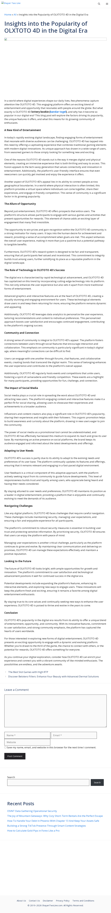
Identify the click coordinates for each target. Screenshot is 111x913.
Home (7, 14)
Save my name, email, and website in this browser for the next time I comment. (51, 747)
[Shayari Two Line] (11, 4)
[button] (99, 4)
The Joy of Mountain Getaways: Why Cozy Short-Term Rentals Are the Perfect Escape (55, 816)
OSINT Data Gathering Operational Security (32, 811)
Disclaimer (48, 900)
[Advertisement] (55, 868)
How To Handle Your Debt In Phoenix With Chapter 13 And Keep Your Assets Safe (53, 820)
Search (11, 777)
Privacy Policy (63, 900)
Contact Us (34, 900)
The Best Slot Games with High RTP (28, 672)
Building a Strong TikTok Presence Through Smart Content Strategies (46, 825)
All (15, 14)
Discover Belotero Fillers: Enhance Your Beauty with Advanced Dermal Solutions (53, 676)
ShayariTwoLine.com (52, 905)
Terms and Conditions (83, 900)
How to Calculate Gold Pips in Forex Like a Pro (33, 830)
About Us (21, 900)
